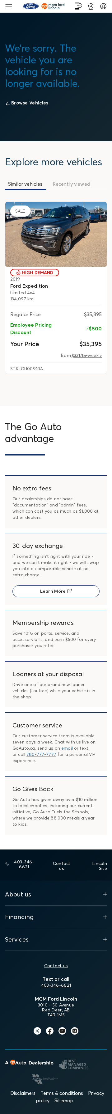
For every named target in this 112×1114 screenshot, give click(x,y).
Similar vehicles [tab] (25, 184)
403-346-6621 (56, 985)
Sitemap (63, 1100)
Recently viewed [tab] (71, 184)
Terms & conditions (61, 1093)
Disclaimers (22, 1093)
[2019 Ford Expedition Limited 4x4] (56, 234)
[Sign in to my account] (103, 6)
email (67, 748)
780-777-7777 (41, 754)
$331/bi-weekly (87, 355)
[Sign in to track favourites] (98, 209)
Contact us (56, 965)
